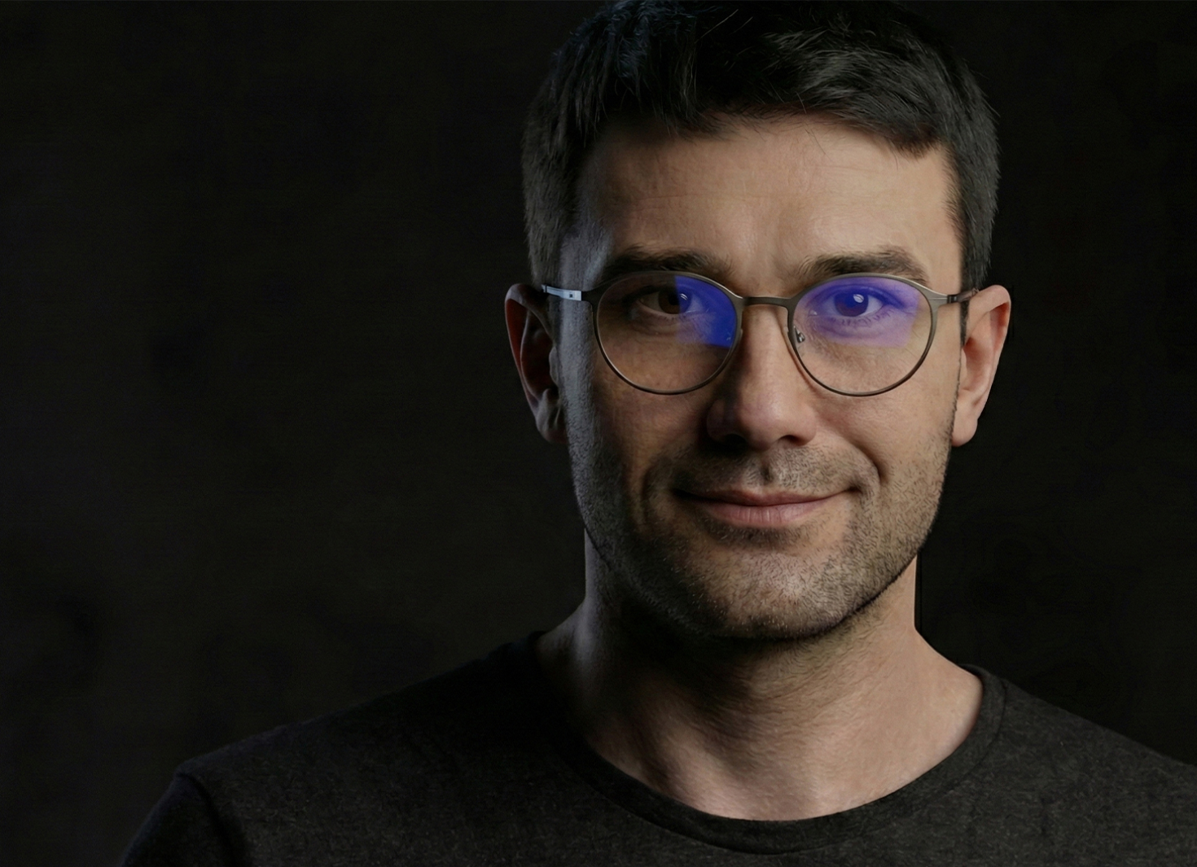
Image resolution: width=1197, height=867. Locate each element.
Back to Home (598, 608)
